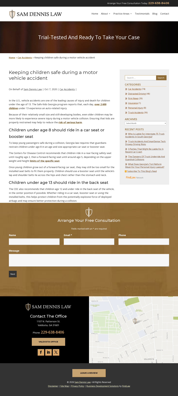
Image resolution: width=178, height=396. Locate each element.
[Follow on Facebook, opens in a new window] (41, 352)
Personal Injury (135, 107)
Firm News (133, 98)
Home (94, 13)
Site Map (64, 386)
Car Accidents (67, 89)
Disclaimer (53, 386)
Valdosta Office (48, 341)
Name (12, 235)
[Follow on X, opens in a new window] (56, 352)
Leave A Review (89, 373)
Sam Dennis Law (33, 89)
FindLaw (126, 386)
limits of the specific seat (45, 160)
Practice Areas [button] (121, 13)
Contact (164, 13)
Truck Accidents (135, 112)
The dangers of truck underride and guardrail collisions (145, 158)
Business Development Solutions (102, 386)
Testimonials (142, 13)
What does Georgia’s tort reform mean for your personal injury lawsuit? (144, 165)
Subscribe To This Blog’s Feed (142, 171)
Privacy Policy (77, 386)
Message (14, 250)
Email (68, 235)
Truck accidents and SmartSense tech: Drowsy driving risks (145, 143)
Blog (154, 13)
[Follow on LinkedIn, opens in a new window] (48, 352)
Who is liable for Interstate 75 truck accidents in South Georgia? (144, 135)
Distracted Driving (137, 93)
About (104, 13)
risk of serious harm (70, 122)
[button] (175, 377)
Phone (122, 235)
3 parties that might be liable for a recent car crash (144, 150)
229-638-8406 (158, 3)
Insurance (133, 103)
